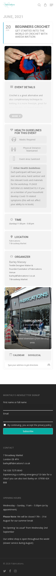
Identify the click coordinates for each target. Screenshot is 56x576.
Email (6, 413)
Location (21, 237)
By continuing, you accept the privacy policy (29, 425)
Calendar (18, 355)
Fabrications (14, 241)
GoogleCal (34, 355)
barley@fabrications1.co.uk (16, 463)
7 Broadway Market (17, 243)
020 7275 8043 (14, 470)
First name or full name (15, 402)
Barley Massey (17, 262)
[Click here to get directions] (48, 365)
